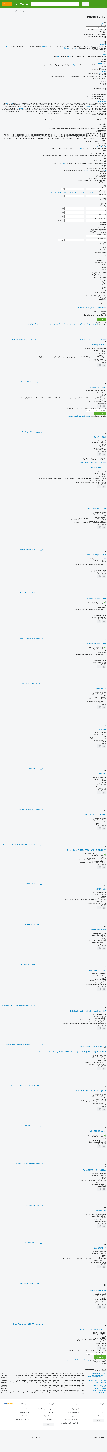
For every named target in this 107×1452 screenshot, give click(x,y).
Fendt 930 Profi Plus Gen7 (95, 814)
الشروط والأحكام (74, 1409)
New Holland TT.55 (98, 468)
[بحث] (77, 4)
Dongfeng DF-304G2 (98, 387)
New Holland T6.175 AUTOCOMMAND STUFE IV (86, 850)
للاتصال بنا (101, 1416)
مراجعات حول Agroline (72, 1419)
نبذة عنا (102, 1409)
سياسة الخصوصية (84, 416)
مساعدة (102, 1412)
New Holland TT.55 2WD (96, 508)
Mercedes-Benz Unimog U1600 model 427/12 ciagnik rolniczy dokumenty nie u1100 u (72, 1052)
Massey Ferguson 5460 (96, 555)
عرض (101, 303)
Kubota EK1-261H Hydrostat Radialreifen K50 (88, 1011)
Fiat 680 (102, 729)
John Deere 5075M (98, 930)
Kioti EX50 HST (100, 1248)
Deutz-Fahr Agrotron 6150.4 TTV (93, 1329)
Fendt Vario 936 (99, 1211)
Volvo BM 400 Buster (97, 1131)
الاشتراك (100, 413)
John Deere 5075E (98, 689)
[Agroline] (98, 4)
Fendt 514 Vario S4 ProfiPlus (94, 1170)
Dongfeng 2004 (100, 437)
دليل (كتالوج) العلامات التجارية (70, 1423)
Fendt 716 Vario (99, 889)
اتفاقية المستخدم (72, 416)
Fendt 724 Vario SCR (97, 970)
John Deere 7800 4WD (97, 1290)
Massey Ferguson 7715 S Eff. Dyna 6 (91, 1091)
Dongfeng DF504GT (98, 345)
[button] (104, 365)
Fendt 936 (102, 774)
